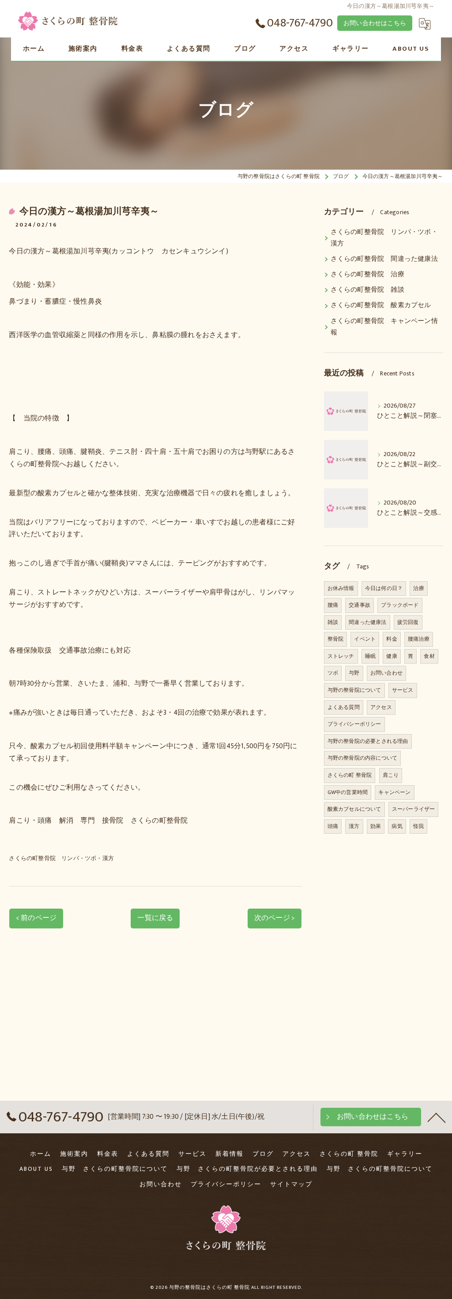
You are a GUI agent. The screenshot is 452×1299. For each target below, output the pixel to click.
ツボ (333, 672)
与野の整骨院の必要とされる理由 (368, 741)
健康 (391, 656)
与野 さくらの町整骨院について (115, 1169)
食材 (429, 656)
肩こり (391, 775)
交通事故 (359, 605)
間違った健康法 (367, 622)
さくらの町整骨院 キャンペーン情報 (384, 327)
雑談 (333, 622)
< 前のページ (36, 918)
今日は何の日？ (384, 588)
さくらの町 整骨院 (350, 775)
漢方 (354, 826)
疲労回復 (408, 622)
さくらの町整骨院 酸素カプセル (381, 305)
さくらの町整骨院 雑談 (367, 290)
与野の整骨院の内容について (363, 757)
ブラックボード (399, 605)
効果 (375, 826)
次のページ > (274, 918)
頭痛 (333, 826)
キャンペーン (394, 792)
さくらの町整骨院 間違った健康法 (384, 259)
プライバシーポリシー (354, 724)
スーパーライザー (413, 809)
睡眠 (370, 656)
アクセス (381, 707)
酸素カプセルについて (354, 809)
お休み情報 (341, 588)
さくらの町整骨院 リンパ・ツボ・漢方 (61, 858)
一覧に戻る (155, 918)
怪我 (418, 826)
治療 (418, 588)
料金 (391, 639)
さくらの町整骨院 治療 (367, 274)
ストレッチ (341, 656)
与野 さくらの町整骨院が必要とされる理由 (247, 1169)
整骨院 (336, 639)
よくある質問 (344, 707)
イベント (365, 639)
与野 (354, 672)
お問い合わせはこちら (374, 23)
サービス (403, 690)
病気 (397, 826)
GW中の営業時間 (348, 792)
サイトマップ (291, 1184)
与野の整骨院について (354, 690)
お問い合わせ (386, 672)
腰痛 (333, 605)
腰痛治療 (418, 639)
